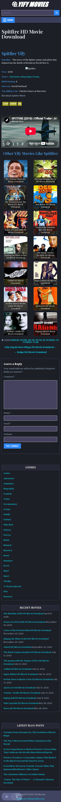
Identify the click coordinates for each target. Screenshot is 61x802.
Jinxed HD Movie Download (17, 647)
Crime (6, 499)
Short (6, 571)
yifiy (29, 340)
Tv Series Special (12, 586)
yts (57, 340)
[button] (12, 796)
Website (8, 434)
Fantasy (7, 519)
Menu (10, 20)
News (6, 555)
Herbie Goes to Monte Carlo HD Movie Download (28, 679)
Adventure (14, 77)
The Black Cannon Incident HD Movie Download (27, 652)
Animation (8, 483)
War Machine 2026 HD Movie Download (23, 613)
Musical (7, 545)
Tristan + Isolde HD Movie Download (21, 693)
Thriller (7, 581)
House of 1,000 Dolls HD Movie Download (24, 622)
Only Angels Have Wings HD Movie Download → (31, 347)
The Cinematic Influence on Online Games (24, 774)
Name (7, 413)
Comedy (7, 494)
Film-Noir (8, 524)
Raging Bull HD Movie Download (19, 698)
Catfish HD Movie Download (17, 669)
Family (6, 514)
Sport (6, 576)
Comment (9, 377)
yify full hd (40, 340)
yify (33, 340)
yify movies (50, 340)
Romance (8, 561)
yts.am (35, 342)
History (7, 530)
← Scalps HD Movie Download (30, 352)
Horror (7, 535)
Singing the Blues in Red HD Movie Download (26, 639)
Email (7, 423)
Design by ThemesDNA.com (30, 799)
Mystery (7, 550)
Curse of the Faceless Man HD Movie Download (27, 630)
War (5, 591)
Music (6, 540)
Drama (36, 77)
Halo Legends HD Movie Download (20, 703)
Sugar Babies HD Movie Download (20, 674)
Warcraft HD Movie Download (18, 708)
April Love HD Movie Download (19, 687)
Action (6, 473)
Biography (26, 77)
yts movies (27, 342)
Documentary (10, 504)
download (15, 340)
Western (7, 596)
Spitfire (23, 340)
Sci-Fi (6, 566)
